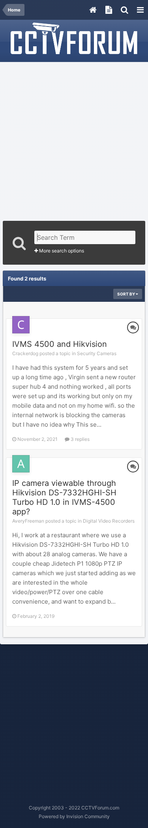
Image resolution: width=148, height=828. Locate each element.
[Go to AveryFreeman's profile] (21, 463)
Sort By (126, 294)
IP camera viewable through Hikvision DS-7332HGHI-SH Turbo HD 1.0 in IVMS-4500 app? (64, 497)
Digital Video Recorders (109, 521)
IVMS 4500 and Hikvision (59, 344)
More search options (61, 251)
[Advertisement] (74, 139)
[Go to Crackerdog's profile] (21, 324)
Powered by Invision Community (74, 816)
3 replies (79, 439)
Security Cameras (96, 353)
